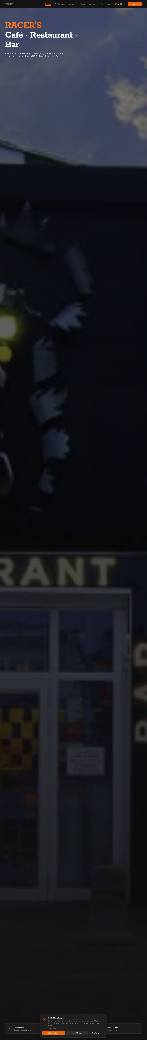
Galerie (82, 4)
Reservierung (136, 4)
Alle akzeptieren (53, 1033)
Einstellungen (96, 1033)
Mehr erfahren (52, 1028)
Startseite (48, 4)
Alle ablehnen (77, 1033)
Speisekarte (72, 4)
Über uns (92, 4)
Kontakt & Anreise (105, 4)
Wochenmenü (59, 4)
